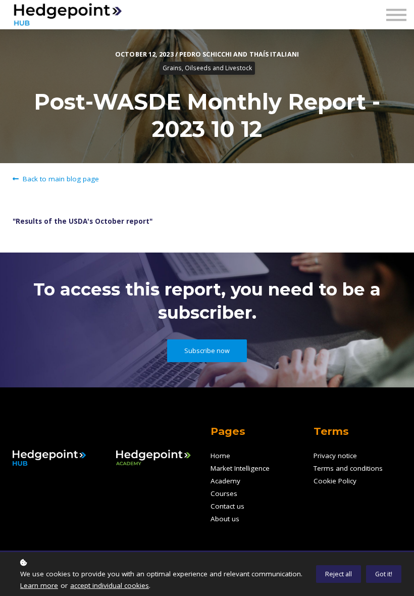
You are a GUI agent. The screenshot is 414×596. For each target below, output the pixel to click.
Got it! (383, 574)
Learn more (39, 585)
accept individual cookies (109, 585)
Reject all (338, 574)
